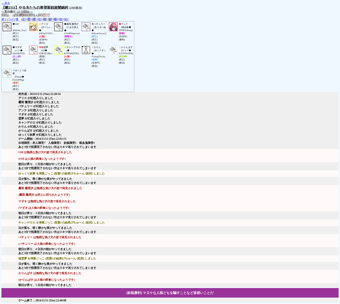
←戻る (5, 3)
